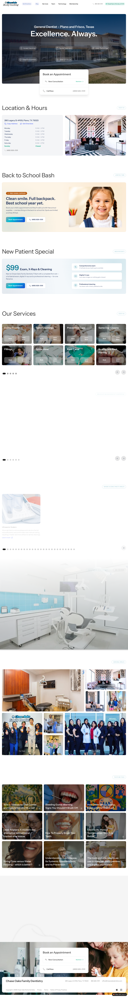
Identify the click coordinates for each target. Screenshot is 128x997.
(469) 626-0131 (37, 219)
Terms (46, 990)
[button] (117, 372)
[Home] (11, 4)
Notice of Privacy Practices (58, 990)
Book (10, 338)
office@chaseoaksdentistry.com (112, 981)
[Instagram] (121, 990)
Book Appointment (15, 219)
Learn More (23, 338)
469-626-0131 (95, 981)
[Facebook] (117, 990)
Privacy (39, 990)
